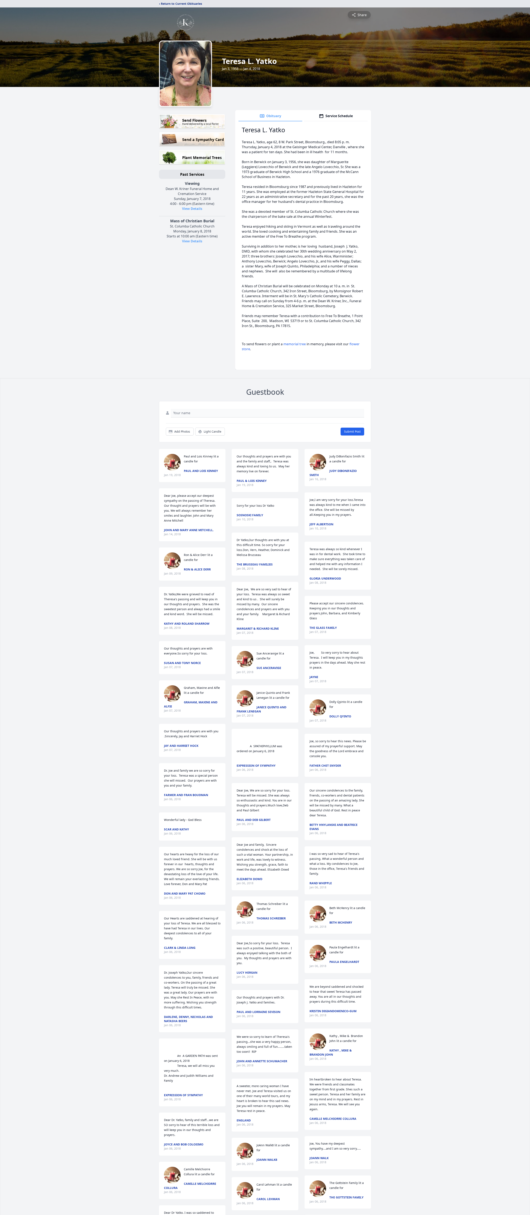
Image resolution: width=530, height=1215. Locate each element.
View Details (192, 208)
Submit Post (352, 431)
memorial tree (294, 344)
